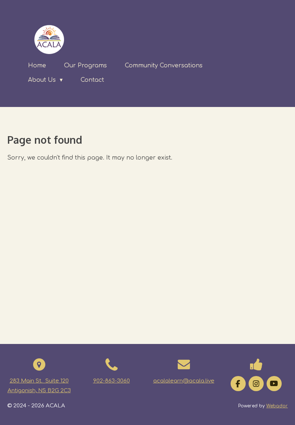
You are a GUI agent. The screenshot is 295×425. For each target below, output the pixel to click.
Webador (277, 405)
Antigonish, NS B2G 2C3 (39, 391)
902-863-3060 (111, 381)
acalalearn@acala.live (183, 381)
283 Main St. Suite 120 (39, 381)
